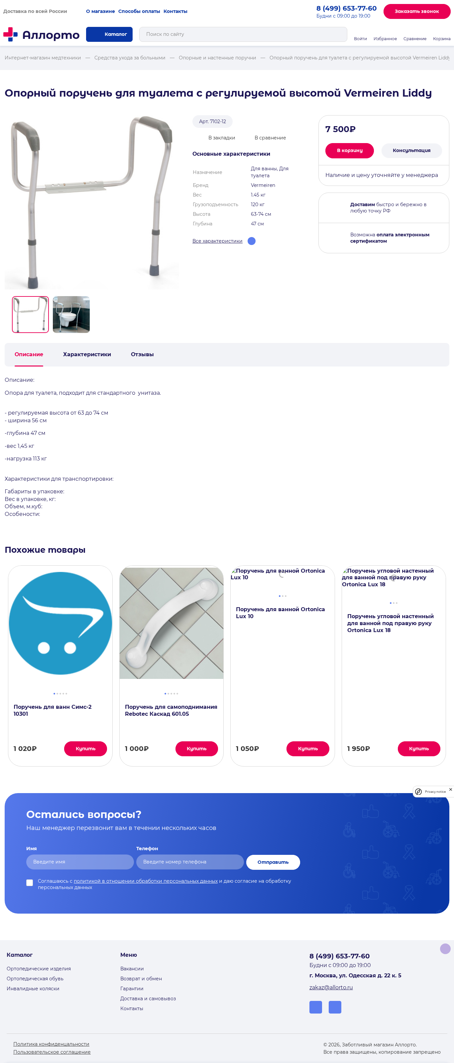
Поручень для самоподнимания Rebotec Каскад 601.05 (171, 710)
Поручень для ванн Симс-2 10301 (52, 710)
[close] (450, 791)
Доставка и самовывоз (148, 999)
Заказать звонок (417, 11)
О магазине (100, 11)
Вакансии (132, 969)
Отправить (273, 862)
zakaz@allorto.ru (331, 987)
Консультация (412, 150)
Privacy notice (435, 791)
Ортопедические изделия (39, 969)
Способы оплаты (139, 11)
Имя (31, 848)
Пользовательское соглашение (52, 1052)
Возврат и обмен (141, 979)
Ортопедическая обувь (35, 979)
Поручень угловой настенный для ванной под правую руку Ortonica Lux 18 (390, 623)
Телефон (147, 848)
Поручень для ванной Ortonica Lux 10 (280, 612)
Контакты (175, 11)
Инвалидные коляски (33, 989)
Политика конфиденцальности (51, 1044)
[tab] (54, 693)
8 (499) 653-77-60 (346, 8)
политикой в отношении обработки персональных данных (146, 881)
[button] (30, 314)
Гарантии (132, 989)
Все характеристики (217, 241)
